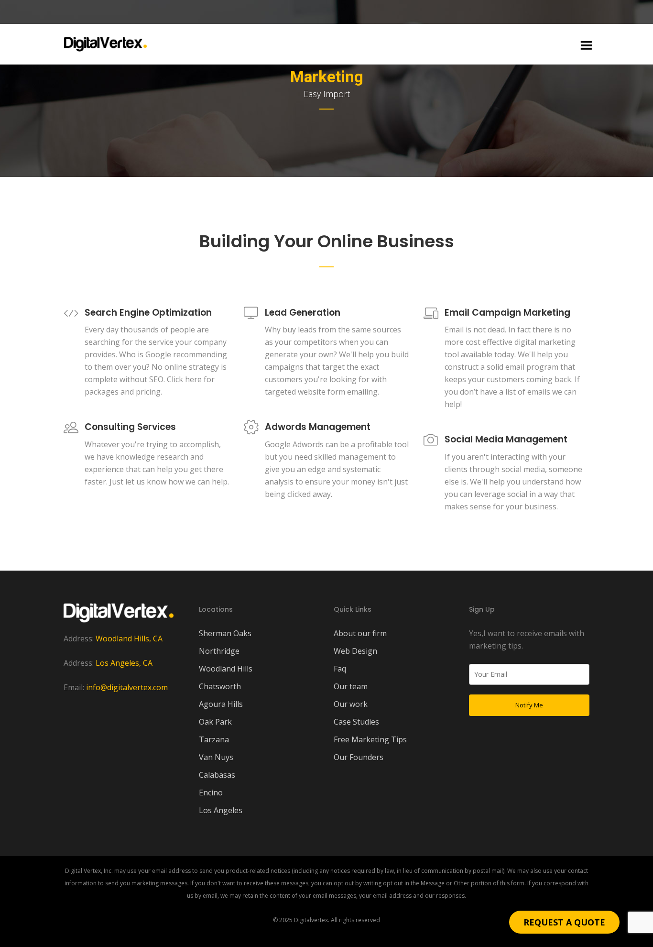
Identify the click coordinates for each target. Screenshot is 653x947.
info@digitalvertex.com (127, 687)
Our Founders (358, 757)
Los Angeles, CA (124, 663)
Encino (211, 792)
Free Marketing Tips (370, 739)
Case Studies (356, 721)
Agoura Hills (221, 704)
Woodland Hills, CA (129, 638)
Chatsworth (220, 686)
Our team (351, 686)
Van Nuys (216, 757)
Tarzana (214, 739)
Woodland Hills (225, 668)
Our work (351, 704)
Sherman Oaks (225, 633)
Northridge (219, 651)
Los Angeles (220, 810)
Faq (340, 668)
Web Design (355, 651)
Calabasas (217, 775)
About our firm (360, 633)
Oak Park (215, 721)
